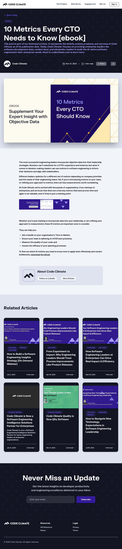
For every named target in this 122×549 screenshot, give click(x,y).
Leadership (12, 350)
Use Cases (12, 348)
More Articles (68, 279)
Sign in (114, 4)
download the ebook (40, 255)
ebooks (8, 21)
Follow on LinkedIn (47, 279)
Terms (75, 530)
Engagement (90, 4)
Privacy (76, 527)
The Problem (61, 4)
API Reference (46, 527)
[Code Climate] (14, 4)
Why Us (102, 4)
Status (43, 530)
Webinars (23, 348)
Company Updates (15, 412)
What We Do (76, 4)
